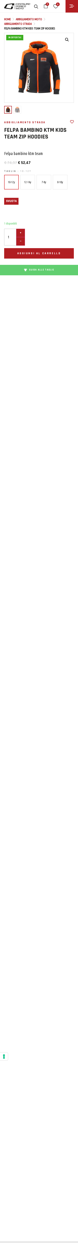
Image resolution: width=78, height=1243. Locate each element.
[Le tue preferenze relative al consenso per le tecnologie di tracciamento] (4, 1056)
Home (7, 19)
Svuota (11, 201)
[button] (67, 39)
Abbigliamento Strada (18, 24)
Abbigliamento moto (29, 19)
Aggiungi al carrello (39, 253)
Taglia (17, 171)
